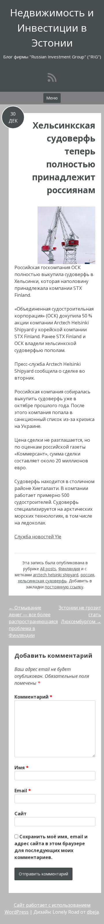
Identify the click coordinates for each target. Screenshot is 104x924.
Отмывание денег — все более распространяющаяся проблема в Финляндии (33, 621)
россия (87, 574)
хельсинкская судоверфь (42, 581)
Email (22, 790)
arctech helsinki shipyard (55, 574)
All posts (48, 568)
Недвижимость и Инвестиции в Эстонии (52, 27)
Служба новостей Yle (37, 536)
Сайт (20, 813)
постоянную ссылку (64, 587)
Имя (21, 767)
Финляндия (69, 568)
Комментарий (33, 697)
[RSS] (52, 77)
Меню (52, 98)
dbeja (93, 912)
